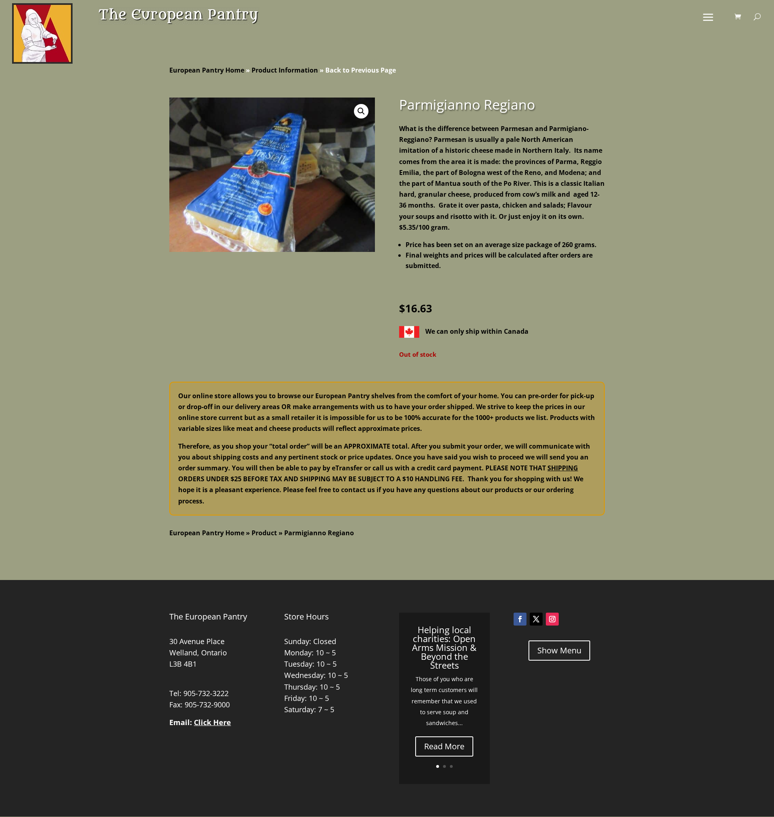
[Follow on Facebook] (520, 619)
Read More (444, 746)
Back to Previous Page (360, 70)
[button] (361, 111)
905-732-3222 (206, 693)
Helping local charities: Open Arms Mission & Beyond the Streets (444, 647)
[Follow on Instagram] (552, 619)
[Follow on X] (536, 619)
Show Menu (559, 650)
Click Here (212, 722)
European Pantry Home (206, 70)
